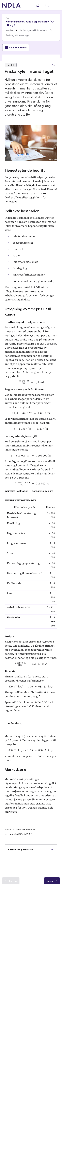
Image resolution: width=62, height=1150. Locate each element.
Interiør (9, 30)
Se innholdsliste (18, 47)
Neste (50, 880)
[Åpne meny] (56, 5)
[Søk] (47, 5)
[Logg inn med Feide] (37, 5)
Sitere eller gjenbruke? (20, 849)
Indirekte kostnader (22, 211)
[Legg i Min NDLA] (53, 64)
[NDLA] (11, 5)
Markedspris (15, 769)
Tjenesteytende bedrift (25, 170)
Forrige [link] (13, 880)
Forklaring (16, 723)
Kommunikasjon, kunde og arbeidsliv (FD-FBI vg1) (30, 23)
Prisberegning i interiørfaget (34, 30)
